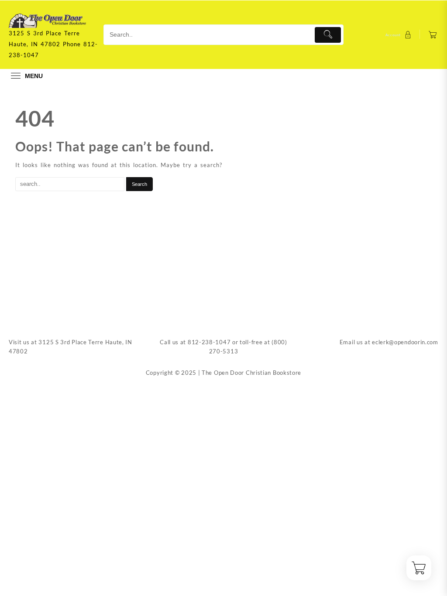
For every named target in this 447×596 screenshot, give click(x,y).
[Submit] (328, 35)
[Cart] (432, 35)
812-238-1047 (209, 342)
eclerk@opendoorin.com (405, 342)
